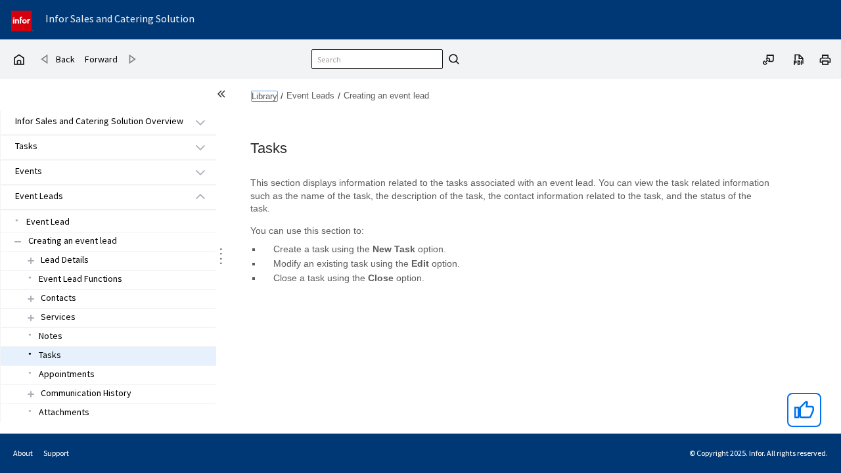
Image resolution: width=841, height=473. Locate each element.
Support (56, 453)
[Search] (452, 59)
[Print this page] (825, 58)
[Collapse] (18, 241)
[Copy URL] (769, 58)
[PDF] (799, 58)
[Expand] (31, 260)
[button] (93, 122)
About (23, 453)
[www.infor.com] (22, 19)
